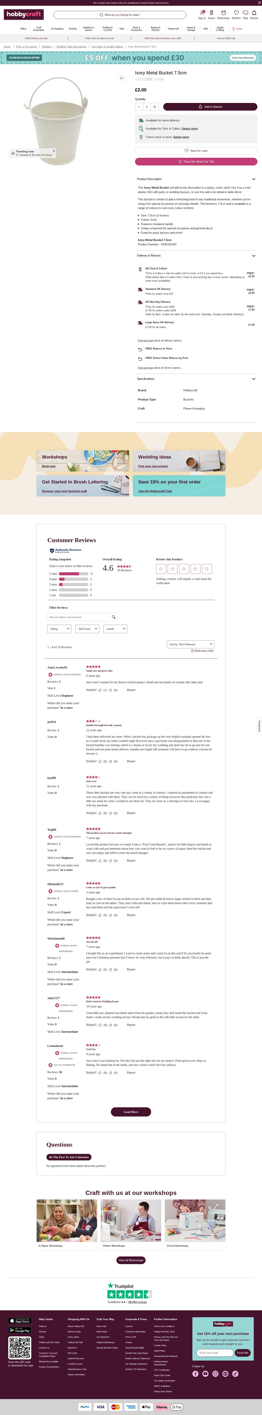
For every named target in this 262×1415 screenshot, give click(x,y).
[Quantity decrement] (139, 107)
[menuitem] (23, 29)
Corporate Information (135, 1331)
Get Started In (103, 1337)
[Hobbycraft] (24, 16)
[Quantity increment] (155, 107)
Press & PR (130, 1337)
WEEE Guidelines (162, 1386)
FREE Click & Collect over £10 (99, 38)
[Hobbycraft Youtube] (205, 1374)
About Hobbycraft (76, 1326)
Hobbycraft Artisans (105, 1342)
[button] (55, 121)
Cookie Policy (160, 1345)
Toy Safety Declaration (164, 1381)
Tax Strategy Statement (136, 1364)
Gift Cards (72, 1353)
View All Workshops (131, 1260)
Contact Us (44, 1348)
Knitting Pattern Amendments (161, 1363)
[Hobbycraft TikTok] (235, 1374)
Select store (190, 128)
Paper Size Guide (162, 1375)
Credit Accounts (75, 1364)
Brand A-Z (72, 1348)
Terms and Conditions (164, 1326)
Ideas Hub (101, 1326)
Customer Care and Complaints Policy (48, 1354)
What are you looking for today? (122, 14)
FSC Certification (162, 1370)
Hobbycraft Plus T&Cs (164, 1331)
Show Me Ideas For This (199, 161)
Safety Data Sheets (163, 1391)
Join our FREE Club (226, 38)
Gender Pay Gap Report (136, 1353)
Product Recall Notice (49, 1367)
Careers (129, 1326)
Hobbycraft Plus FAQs (49, 1342)
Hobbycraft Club (75, 1342)
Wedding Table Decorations (71, 46)
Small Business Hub (77, 1369)
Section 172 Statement (135, 1369)
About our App (74, 1331)
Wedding (47, 46)
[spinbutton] (147, 107)
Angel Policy (159, 1351)
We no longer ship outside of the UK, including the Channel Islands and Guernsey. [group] (131, 3)
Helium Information (76, 1374)
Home (7, 46)
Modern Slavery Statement (137, 1358)
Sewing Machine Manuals (166, 1356)
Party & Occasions (26, 46)
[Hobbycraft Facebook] (195, 1374)
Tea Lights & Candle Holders (107, 46)
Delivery (43, 1326)
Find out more (145, 340)
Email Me (242, 1352)
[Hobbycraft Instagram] (215, 1374)
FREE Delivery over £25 (36, 38)
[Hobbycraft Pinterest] (225, 1374)
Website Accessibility (48, 1361)
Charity (128, 1342)
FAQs (41, 1337)
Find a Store (73, 1337)
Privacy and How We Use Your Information (166, 1338)
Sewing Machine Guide (107, 1348)
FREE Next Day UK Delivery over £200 (162, 38)
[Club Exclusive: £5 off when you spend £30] (131, 57)
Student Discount (76, 1358)
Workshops (101, 1331)
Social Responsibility (134, 1348)
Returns (42, 1331)
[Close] (259, 2)
